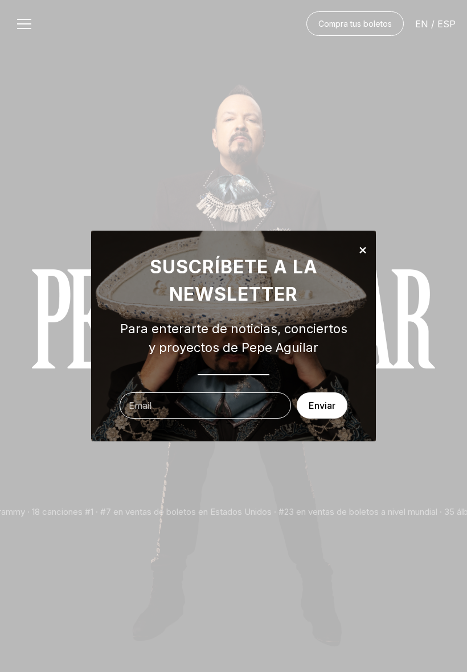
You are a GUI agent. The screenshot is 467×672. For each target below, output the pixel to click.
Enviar (322, 405)
